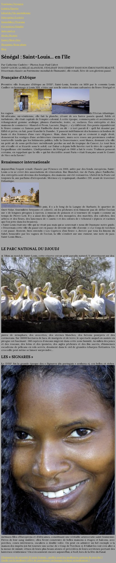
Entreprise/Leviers (12, 17)
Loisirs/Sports (9, 8)
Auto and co (8, 30)
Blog (3, 49)
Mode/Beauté (9, 35)
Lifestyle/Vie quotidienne (16, 12)
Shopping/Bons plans (13, 44)
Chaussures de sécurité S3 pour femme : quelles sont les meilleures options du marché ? (52, 557)
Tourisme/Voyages (12, 3)
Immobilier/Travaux (13, 21)
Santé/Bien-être (11, 40)
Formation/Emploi (12, 26)
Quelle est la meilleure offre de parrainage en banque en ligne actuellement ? (45, 560)
